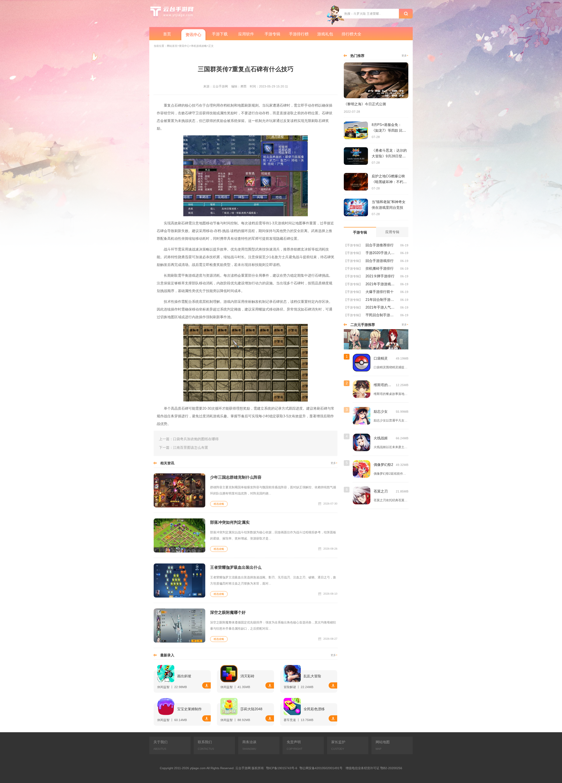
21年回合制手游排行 (381, 300)
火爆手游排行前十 (380, 292)
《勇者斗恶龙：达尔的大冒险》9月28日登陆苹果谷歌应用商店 (389, 154)
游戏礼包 (325, 34)
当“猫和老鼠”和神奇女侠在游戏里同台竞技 (388, 204)
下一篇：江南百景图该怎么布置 (183, 447)
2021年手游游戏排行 (381, 284)
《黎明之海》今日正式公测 (365, 104)
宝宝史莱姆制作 (189, 709)
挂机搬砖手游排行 (380, 268)
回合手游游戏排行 (380, 261)
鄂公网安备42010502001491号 (320, 768)
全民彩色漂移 (314, 709)
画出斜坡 (184, 676)
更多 (334, 463)
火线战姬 (381, 438)
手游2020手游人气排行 (381, 253)
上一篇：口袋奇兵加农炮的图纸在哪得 (189, 439)
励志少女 (381, 411)
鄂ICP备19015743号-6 (281, 768)
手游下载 (220, 34)
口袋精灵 (381, 358)
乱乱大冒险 (312, 676)
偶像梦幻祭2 (383, 464)
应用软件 (246, 34)
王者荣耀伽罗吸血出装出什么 (235, 567)
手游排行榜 (299, 34)
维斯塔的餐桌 (384, 385)
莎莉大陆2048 (251, 709)
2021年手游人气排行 (381, 307)
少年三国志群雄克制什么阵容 (235, 477)
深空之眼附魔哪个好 (228, 612)
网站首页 (172, 46)
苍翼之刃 (381, 491)
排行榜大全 (351, 34)
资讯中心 (193, 35)
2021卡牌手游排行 (380, 276)
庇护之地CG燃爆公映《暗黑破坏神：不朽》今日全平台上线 (389, 179)
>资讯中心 (183, 46)
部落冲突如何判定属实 (230, 522)
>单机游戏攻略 (198, 46)
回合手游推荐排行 (380, 245)
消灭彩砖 (247, 676)
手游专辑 (272, 34)
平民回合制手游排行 (381, 315)
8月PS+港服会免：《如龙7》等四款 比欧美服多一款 (389, 128)
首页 (167, 34)
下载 (206, 685)
